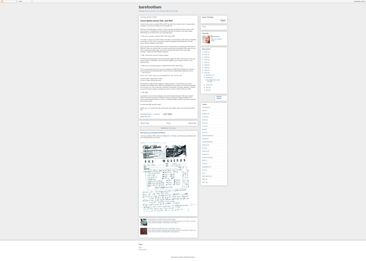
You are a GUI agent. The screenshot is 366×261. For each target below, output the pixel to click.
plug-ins (204, 151)
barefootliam (150, 7)
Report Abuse (219, 97)
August (208, 85)
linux (203, 148)
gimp (203, 132)
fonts (203, 126)
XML (149, 116)
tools (203, 163)
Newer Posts (144, 123)
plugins (204, 154)
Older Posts (192, 123)
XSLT (203, 182)
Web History (206, 176)
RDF (146, 116)
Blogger (192, 257)
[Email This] (164, 114)
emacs (204, 117)
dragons (204, 113)
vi (202, 173)
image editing (206, 142)
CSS (203, 110)
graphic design (206, 135)
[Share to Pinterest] (171, 114)
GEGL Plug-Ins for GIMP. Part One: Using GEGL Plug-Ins (164, 228)
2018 (206, 67)
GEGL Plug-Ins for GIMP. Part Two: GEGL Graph (161, 219)
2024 (206, 54)
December (209, 75)
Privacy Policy (143, 249)
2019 (206, 65)
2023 (206, 57)
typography (205, 166)
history (204, 138)
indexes (204, 145)
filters (203, 123)
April (207, 90)
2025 (206, 52)
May (207, 87)
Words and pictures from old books (155, 11)
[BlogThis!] (166, 114)
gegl (203, 129)
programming (206, 157)
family (204, 120)
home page (174, 11)
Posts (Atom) (172, 128)
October (208, 77)
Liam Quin (216, 36)
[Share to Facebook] (169, 114)
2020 (206, 62)
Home (169, 123)
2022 (206, 60)
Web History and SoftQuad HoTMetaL (152, 133)
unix (203, 170)
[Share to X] (167, 114)
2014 (206, 72)
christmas (205, 107)
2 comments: (157, 114)
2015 (206, 70)
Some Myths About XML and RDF (156, 21)
